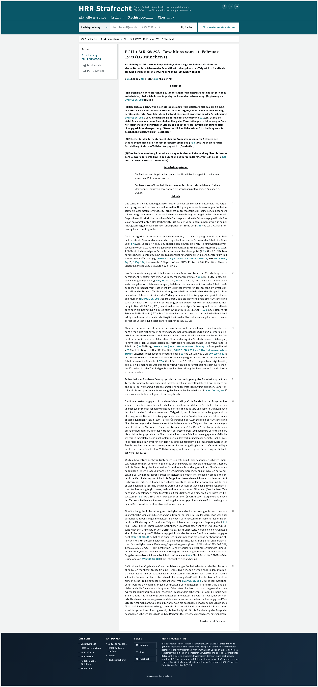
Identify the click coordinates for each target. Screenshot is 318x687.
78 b (139, 496)
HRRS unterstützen (91, 648)
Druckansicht (94, 65)
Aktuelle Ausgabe (92, 17)
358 (156, 79)
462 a (164, 280)
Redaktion (86, 668)
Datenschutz (165, 676)
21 (140, 346)
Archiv (111, 655)
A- (231, 6)
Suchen (85, 49)
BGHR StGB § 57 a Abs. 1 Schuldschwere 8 (182, 258)
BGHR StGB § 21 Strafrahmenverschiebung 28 (181, 346)
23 (204, 251)
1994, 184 (138, 262)
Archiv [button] (115, 17)
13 (182, 354)
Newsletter (205, 652)
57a (129, 79)
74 (177, 280)
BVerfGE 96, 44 (140, 537)
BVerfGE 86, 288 (134, 100)
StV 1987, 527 (216, 354)
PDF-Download (95, 71)
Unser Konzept (88, 644)
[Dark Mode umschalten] (224, 6)
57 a (192, 143)
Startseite (90, 39)
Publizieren (87, 656)
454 (158, 280)
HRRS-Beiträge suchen (116, 649)
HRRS (178, 652)
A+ (237, 6)
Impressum (152, 676)
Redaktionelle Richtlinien (88, 662)
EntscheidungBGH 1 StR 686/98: (91, 57)
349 (199, 225)
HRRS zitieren (88, 652)
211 (142, 79)
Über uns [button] (165, 17)
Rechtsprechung (141, 17)
